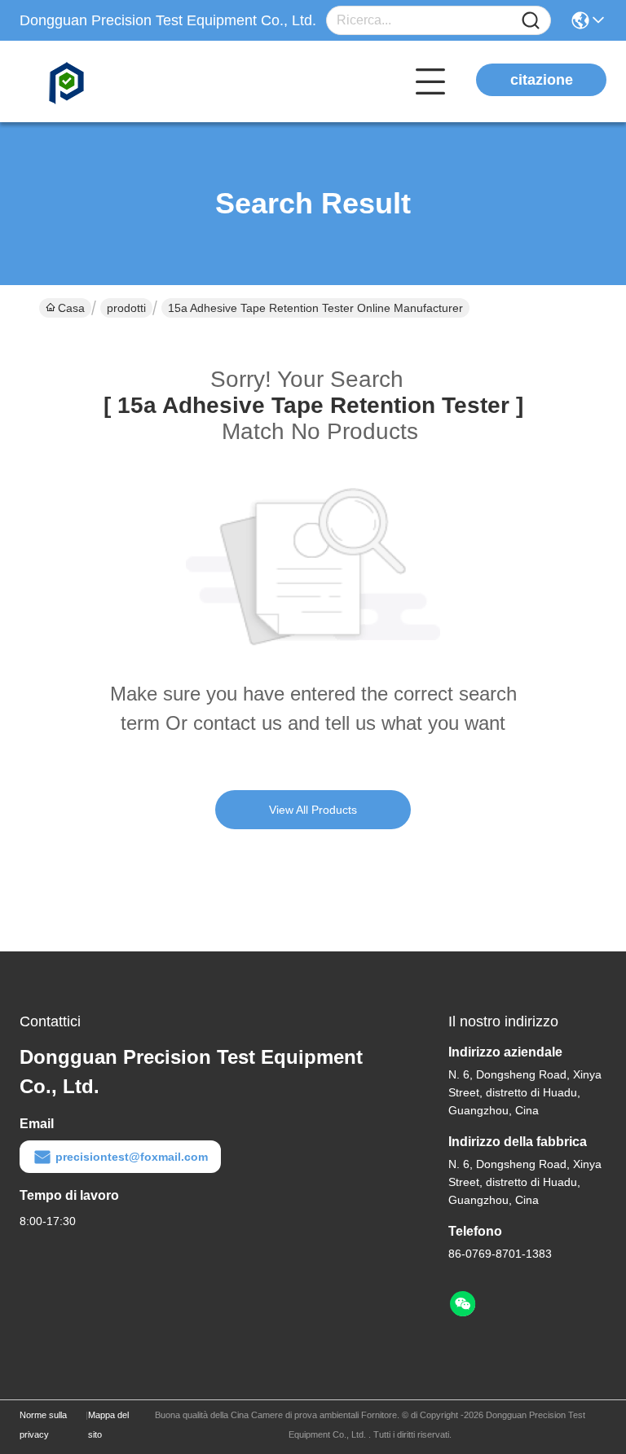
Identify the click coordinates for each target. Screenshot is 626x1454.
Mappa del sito (108, 1424)
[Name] (530, 21)
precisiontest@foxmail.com (131, 1156)
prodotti (126, 307)
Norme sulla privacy (43, 1424)
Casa (71, 307)
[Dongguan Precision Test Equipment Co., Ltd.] (109, 81)
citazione (541, 80)
